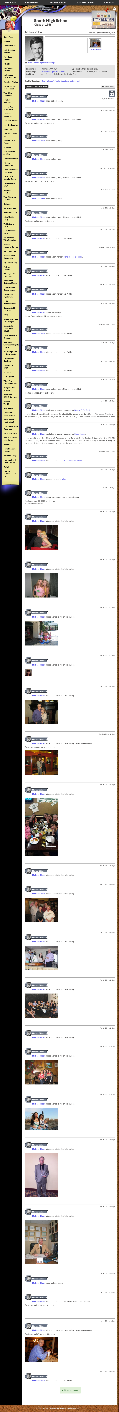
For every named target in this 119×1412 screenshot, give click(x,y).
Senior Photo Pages (9, 141)
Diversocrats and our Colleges (10, 320)
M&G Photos (9, 64)
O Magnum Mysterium (8, 295)
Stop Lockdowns (10, 433)
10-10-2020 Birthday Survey (10, 178)
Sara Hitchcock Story (9, 232)
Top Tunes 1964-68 (10, 135)
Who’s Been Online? (8, 69)
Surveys (6, 41)
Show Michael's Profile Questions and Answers (60, 81)
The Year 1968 (9, 46)
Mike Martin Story (8, 218)
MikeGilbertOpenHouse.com (53, 71)
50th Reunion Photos (9, 51)
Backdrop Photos (10, 82)
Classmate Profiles (57, 2)
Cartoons (7, 204)
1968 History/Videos (9, 302)
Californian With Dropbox (10, 336)
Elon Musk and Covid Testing (9, 461)
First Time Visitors (85, 2)
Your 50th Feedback (7, 94)
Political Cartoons (7, 268)
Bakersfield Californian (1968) (8, 328)
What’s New (10, 2)
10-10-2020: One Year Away (10, 171)
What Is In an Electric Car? (8, 420)
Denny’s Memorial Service (10, 245)
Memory (6, 444)
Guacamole (8, 408)
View (64, 479)
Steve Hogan (79, 434)
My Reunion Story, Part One (9, 76)
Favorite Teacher (10, 125)
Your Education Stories (9, 198)
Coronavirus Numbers (8, 359)
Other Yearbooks (10, 158)
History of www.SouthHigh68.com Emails (11, 344)
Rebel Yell (7, 129)
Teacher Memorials (7, 115)
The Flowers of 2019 (9, 184)
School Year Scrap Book (8, 108)
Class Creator (77, 1408)
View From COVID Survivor (10, 396)
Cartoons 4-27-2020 (9, 366)
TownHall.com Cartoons (9, 450)
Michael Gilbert (38, 97)
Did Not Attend (9, 208)
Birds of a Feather (7, 191)
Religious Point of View (9, 389)
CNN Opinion (8, 377)
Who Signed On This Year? (10, 275)
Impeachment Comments (9, 257)
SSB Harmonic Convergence (9, 288)
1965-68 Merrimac (7, 101)
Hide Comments (109, 86)
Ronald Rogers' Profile (73, 256)
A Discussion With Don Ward (9, 239)
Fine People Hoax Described (10, 427)
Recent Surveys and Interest (10, 87)
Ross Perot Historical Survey (10, 282)
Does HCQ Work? (7, 402)
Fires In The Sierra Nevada (9, 414)
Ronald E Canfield (82, 410)
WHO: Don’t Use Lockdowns (10, 439)
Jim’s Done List (9, 251)
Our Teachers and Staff (9, 153)
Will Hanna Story (10, 213)
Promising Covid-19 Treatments (10, 353)
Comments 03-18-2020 (9, 309)
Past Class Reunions (7, 58)
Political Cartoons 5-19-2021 (9, 473)
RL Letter (7, 372)
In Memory (7, 147)
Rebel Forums (31, 2)
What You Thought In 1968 (10, 382)
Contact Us (109, 2)
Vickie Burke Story (8, 225)
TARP (5, 315)
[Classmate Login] (115, 8)
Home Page (8, 37)
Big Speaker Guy (10, 262)
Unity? (6, 467)
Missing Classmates (8, 164)
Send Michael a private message (41, 62)
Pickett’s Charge (10, 456)
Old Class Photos (10, 120)
